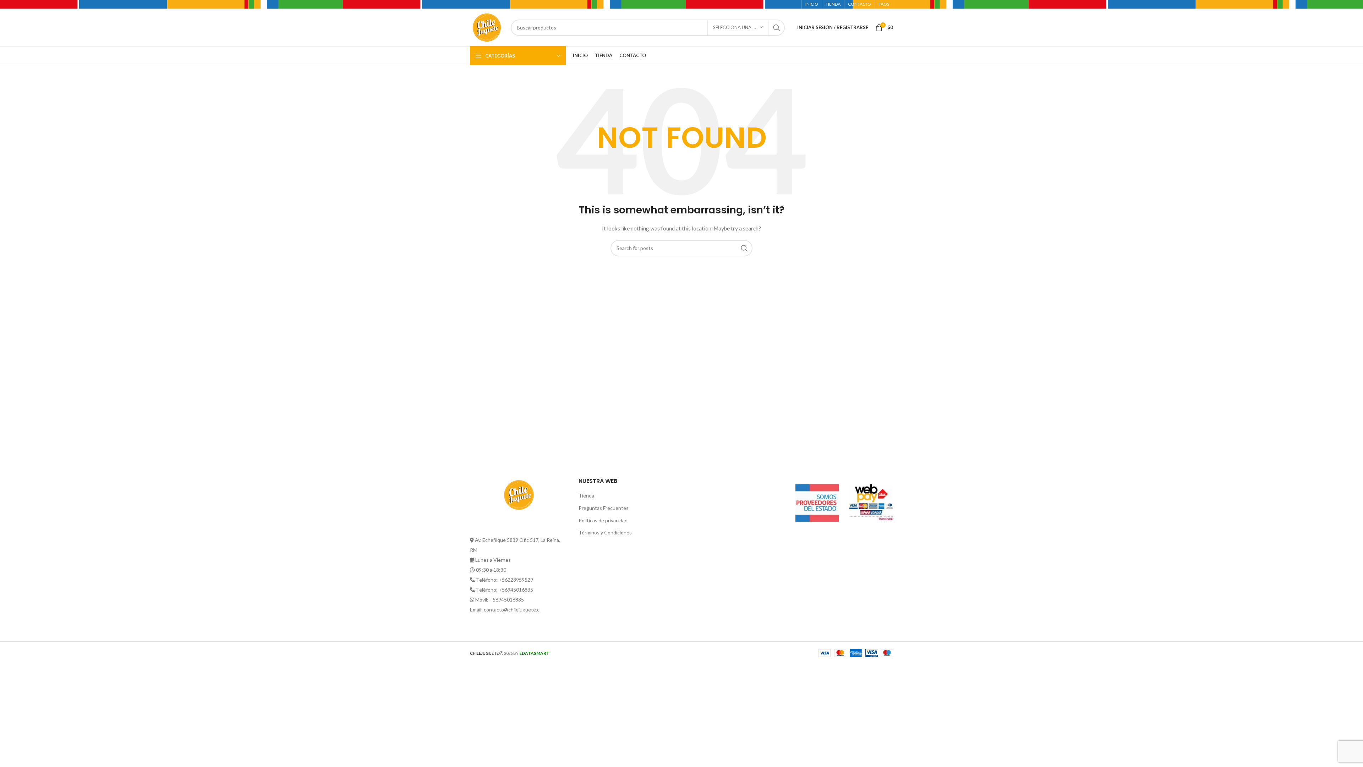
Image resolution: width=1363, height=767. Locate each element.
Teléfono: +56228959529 (504, 580)
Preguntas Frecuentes (604, 508)
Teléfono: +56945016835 (504, 590)
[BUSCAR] (776, 28)
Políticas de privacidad (603, 520)
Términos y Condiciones (605, 532)
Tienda (586, 496)
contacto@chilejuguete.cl (512, 609)
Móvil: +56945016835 (499, 600)
